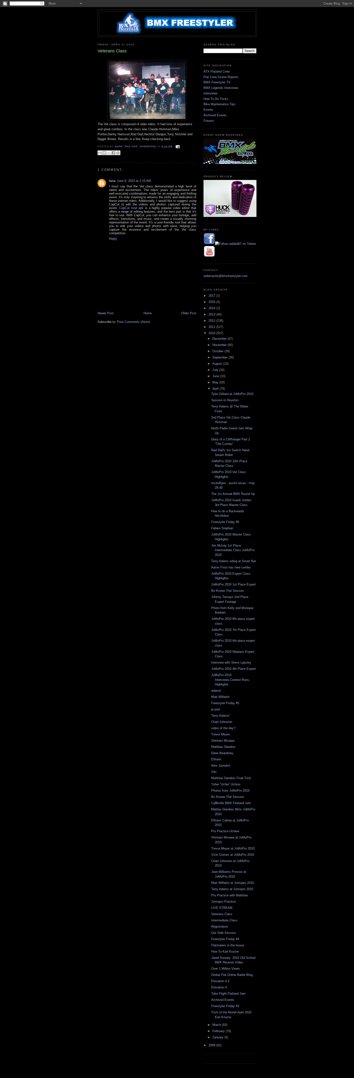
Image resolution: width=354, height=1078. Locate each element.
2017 (212, 295)
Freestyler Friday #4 (225, 939)
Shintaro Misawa (222, 740)
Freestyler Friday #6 (225, 522)
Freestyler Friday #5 (225, 703)
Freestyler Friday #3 (225, 1006)
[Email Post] (177, 146)
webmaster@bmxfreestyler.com (225, 276)
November (220, 345)
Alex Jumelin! (220, 765)
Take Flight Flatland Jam (228, 993)
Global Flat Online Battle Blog (232, 975)
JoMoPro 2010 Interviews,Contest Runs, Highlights (230, 679)
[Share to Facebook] (113, 152)
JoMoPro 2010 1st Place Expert (233, 584)
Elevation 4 (219, 987)
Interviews (210, 93)
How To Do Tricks (215, 99)
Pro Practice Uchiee (225, 831)
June (216, 376)
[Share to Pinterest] (118, 152)
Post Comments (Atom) (133, 322)
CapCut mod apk (131, 208)
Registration (219, 926)
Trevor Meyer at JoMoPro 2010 (233, 848)
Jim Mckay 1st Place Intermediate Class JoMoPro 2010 (233, 550)
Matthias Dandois (223, 747)
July (215, 370)
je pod (215, 709)
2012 (212, 320)
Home (148, 313)
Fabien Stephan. (222, 528)
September (220, 357)
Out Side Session (223, 933)
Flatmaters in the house (227, 945)
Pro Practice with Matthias (229, 895)
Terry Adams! (220, 715)
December (220, 338)
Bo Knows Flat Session (227, 590)
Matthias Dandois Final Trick (231, 778)
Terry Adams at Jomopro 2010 (232, 889)
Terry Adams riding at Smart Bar (233, 561)
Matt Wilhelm (220, 697)
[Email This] (99, 152)
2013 (212, 314)
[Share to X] (108, 152)
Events (208, 109)
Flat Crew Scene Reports (220, 77)
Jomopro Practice (223, 901)
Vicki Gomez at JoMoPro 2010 (232, 854)
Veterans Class (221, 914)
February (219, 1031)
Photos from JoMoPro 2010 (230, 790)
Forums (208, 121)
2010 (212, 333)
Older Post (188, 313)
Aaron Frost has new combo (230, 567)
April (216, 388)
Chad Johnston (221, 722)
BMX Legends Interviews (220, 88)
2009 (212, 1045)
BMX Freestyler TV (216, 82)
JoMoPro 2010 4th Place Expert (233, 669)
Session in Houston (224, 400)
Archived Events (215, 115)
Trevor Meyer (220, 734)
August (217, 363)
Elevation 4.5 (220, 981)
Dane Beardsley (222, 753)
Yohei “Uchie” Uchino (225, 784)
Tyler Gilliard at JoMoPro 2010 (232, 394)
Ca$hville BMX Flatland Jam (231, 803)
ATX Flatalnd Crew (216, 71)
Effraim (216, 759)
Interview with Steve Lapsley (231, 662)
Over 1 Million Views (225, 968)
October (218, 351)
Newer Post (106, 313)
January (218, 1037)
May (215, 382)
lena (112, 181)
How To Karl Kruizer (225, 951)
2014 (212, 308)
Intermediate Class (224, 920)
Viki (213, 772)
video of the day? (223, 728)
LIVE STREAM (221, 908)
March (217, 1025)
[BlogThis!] (104, 152)
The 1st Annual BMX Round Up (233, 494)
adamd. (216, 690)
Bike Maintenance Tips (219, 104)
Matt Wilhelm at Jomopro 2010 (232, 883)
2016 (212, 302)
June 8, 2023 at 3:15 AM (134, 181)
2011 (212, 327)
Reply (113, 238)
